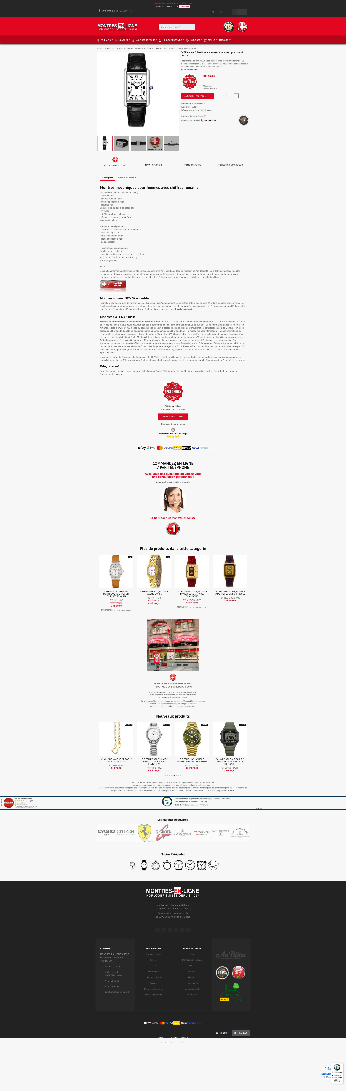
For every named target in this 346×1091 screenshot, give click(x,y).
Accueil (100, 48)
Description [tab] (107, 177)
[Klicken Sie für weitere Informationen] (173, 803)
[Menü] (341, 1064)
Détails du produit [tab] (127, 177)
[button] (100, 93)
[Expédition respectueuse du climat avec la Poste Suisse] (231, 991)
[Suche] (199, 27)
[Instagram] (170, 930)
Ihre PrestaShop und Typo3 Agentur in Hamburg (173, 1043)
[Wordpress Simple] (157, 930)
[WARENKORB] (242, 12)
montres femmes (133, 48)
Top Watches (176, 406)
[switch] (337, 1080)
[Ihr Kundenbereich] (228, 12)
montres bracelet (114, 48)
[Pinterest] (176, 930)
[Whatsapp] (182, 930)
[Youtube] (188, 930)
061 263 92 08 (210, 120)
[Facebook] (164, 930)
